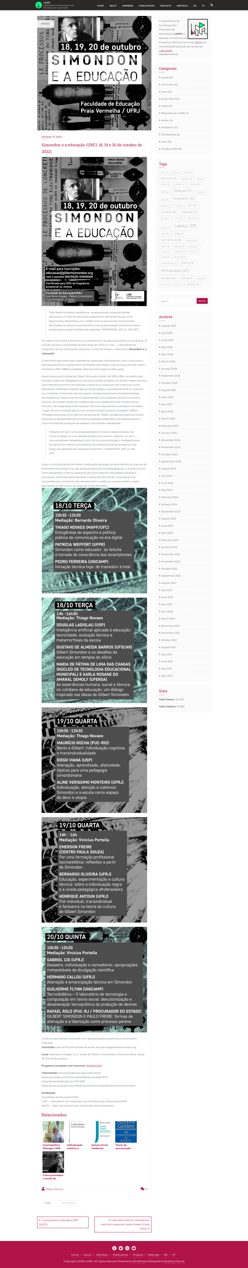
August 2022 (168, 582)
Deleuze (182, 191)
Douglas (200, 192)
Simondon (68, 1202)
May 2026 (166, 347)
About (87, 1254)
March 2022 (168, 618)
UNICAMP (166, 50)
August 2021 (168, 647)
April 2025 (167, 411)
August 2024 (168, 468)
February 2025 (169, 425)
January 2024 (169, 504)
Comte (165, 192)
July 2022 (166, 590)
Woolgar (193, 284)
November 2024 (171, 447)
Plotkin (193, 252)
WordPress (139, 1261)
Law (165, 233)
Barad (176, 173)
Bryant (200, 179)
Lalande (192, 218)
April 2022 (167, 611)
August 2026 (168, 325)
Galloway (165, 206)
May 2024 (167, 490)
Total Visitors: (168, 706)
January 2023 (169, 547)
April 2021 (167, 675)
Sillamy (187, 262)
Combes (195, 184)
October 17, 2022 (52, 136)
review (165, 120)
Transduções (168, 134)
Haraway (189, 212)
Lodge (178, 233)
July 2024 (166, 475)
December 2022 (170, 554)
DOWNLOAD (94, 1065)
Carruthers (180, 184)
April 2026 (167, 354)
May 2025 (166, 404)
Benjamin (169, 178)
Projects (138, 1254)
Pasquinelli (179, 252)
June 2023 (167, 525)
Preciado (180, 257)
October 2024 (169, 454)
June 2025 (167, 397)
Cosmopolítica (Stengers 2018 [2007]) (58, 1222)
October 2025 (169, 382)
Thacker (165, 285)
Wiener (178, 285)
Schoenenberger (168, 263)
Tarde (201, 278)
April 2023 (167, 532)
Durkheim (184, 198)
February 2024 (170, 497)
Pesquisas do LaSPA (173, 113)
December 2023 (170, 511)
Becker (188, 173)
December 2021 (170, 625)
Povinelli (165, 257)
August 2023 (168, 518)
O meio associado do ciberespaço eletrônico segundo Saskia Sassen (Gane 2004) (125, 1224)
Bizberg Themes (175, 1261)
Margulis (191, 240)
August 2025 (168, 390)
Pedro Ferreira (54, 1189)
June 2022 (167, 597)
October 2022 (169, 568)
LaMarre (165, 228)
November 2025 (170, 375)
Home (75, 1254)
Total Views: (167, 699)
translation (167, 127)
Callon (165, 184)
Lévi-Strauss (171, 239)
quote (164, 77)
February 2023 (169, 540)
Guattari (169, 212)
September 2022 (171, 575)
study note (167, 98)
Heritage (165, 219)
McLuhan (193, 247)
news (164, 91)
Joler (178, 218)
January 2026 (169, 368)
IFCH (199, 42)
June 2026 (167, 340)
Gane (179, 206)
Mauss (179, 246)
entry (164, 141)
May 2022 (166, 604)
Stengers (168, 278)
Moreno (165, 252)
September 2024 (171, 461)
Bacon (164, 173)
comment (167, 84)
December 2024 (171, 440)
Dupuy (164, 200)
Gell (192, 205)
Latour (185, 225)
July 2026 (166, 333)
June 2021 (167, 661)
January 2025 (169, 432)
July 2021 (166, 654)
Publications (120, 1254)
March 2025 (168, 418)
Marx (165, 246)
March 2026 (168, 361)
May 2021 (166, 668)
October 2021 (169, 640)
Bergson (187, 179)
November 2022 (170, 561)
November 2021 (170, 632)
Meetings (153, 1254)
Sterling (186, 278)
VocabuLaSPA (169, 148)
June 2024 (167, 483)
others (165, 106)
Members (102, 1254)
